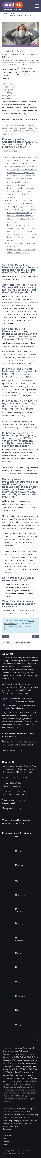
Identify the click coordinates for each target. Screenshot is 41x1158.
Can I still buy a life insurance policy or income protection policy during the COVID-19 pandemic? (22, 160)
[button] (37, 6)
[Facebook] (29, 6)
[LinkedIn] (32, 6)
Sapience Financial (27, 1054)
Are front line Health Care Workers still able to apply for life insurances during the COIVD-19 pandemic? (22, 170)
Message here (16, 786)
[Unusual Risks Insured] (12, 6)
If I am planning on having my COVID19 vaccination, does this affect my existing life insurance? (20, 203)
